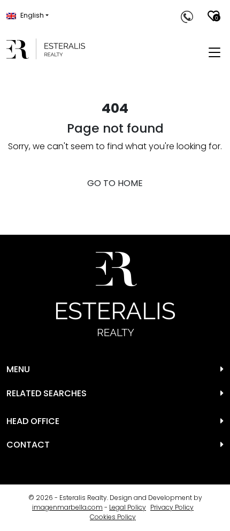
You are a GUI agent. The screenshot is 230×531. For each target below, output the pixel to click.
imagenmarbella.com (67, 507)
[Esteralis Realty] (46, 49)
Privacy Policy (172, 507)
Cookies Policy (113, 516)
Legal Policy (127, 507)
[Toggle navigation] (214, 53)
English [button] (32, 15)
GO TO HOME (115, 183)
